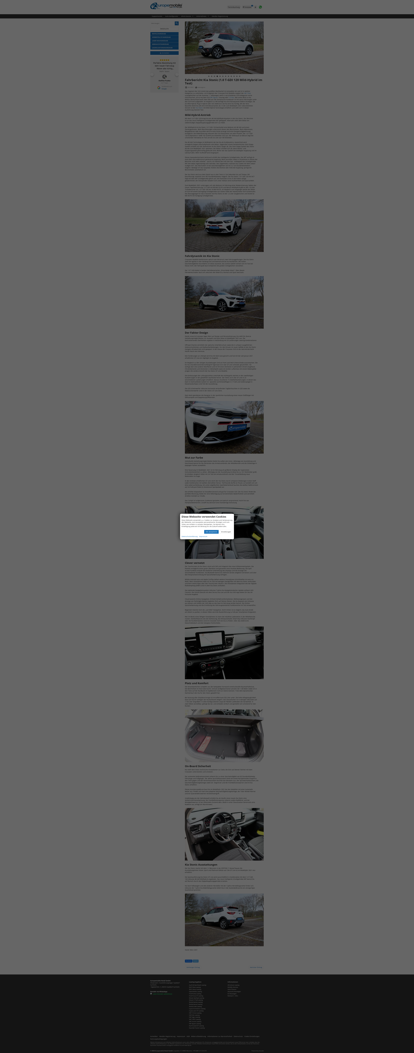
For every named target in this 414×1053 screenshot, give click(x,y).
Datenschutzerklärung (190, 536)
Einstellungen (226, 532)
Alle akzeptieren (211, 532)
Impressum (203, 536)
